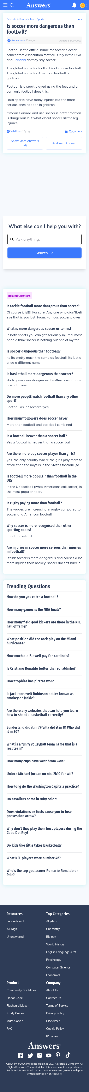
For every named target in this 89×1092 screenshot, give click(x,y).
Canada (19, 60)
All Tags (12, 929)
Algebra (51, 921)
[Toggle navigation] (5, 5)
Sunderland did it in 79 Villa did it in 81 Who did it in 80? (43, 729)
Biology (51, 937)
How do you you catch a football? (32, 597)
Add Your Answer (64, 143)
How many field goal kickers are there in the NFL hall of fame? (44, 624)
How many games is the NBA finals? (34, 609)
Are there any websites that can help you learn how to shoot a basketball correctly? (42, 712)
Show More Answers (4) (25, 143)
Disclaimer (53, 1021)
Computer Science (58, 967)
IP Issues (52, 1036)
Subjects (11, 19)
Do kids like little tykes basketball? (34, 845)
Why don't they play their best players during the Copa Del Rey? (44, 830)
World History (55, 944)
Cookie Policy (55, 1029)
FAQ (9, 1029)
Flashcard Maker (18, 1006)
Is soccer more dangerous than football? (40, 29)
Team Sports (37, 19)
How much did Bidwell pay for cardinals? (38, 656)
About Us (52, 990)
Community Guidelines (21, 990)
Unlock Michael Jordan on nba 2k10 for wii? (40, 773)
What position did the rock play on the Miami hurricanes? (41, 641)
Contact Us (53, 998)
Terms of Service (57, 1006)
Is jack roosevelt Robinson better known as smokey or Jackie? (40, 696)
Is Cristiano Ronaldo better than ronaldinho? (41, 668)
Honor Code (15, 998)
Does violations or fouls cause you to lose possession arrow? (39, 813)
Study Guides (15, 1013)
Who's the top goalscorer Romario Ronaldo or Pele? (42, 872)
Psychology (53, 960)
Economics (53, 975)
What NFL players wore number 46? (34, 858)
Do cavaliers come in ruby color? (32, 799)
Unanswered (15, 937)
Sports (23, 19)
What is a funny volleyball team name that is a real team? (42, 746)
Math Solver (15, 1021)
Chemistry (53, 929)
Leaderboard (15, 921)
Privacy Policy (55, 1013)
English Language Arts (61, 952)
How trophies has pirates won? (30, 681)
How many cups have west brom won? (36, 761)
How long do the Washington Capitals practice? (43, 786)
